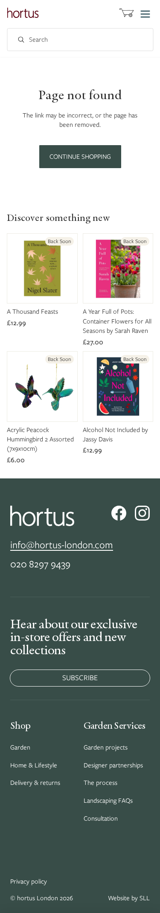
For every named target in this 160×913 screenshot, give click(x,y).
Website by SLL (129, 898)
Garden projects (106, 747)
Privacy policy (28, 881)
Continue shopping (80, 156)
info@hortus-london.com (61, 545)
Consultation (101, 818)
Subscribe (80, 678)
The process (100, 782)
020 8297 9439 (40, 564)
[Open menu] (145, 14)
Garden (20, 747)
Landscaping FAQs (108, 800)
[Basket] (126, 14)
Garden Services (114, 725)
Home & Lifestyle (33, 765)
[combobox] (70, 40)
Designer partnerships (113, 765)
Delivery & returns (35, 782)
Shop (20, 725)
